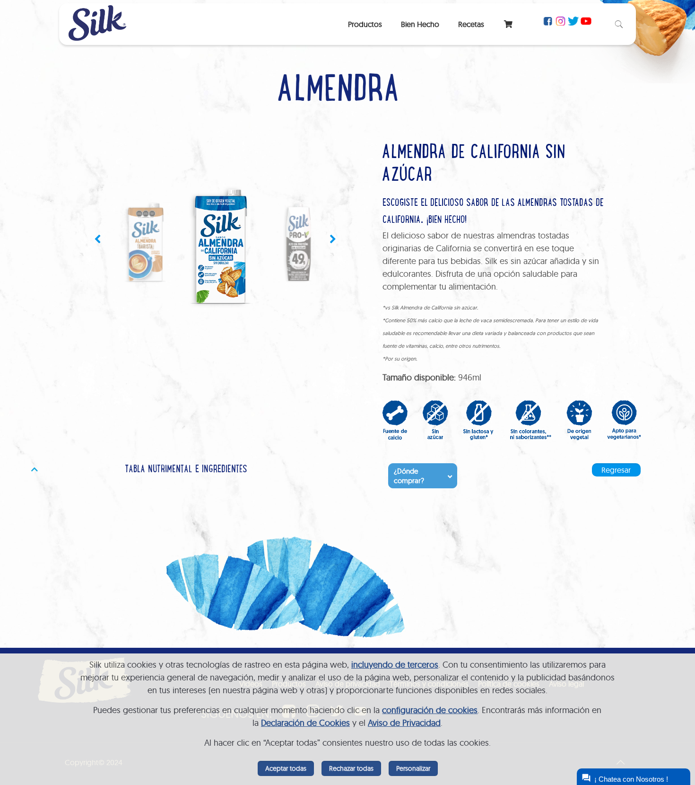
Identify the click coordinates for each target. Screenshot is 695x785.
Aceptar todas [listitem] (285, 768)
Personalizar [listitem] (413, 768)
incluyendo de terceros (394, 664)
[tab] (182, 470)
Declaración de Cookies (305, 722)
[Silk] (97, 37)
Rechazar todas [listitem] (351, 768)
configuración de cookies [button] (430, 710)
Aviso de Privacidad (404, 722)
